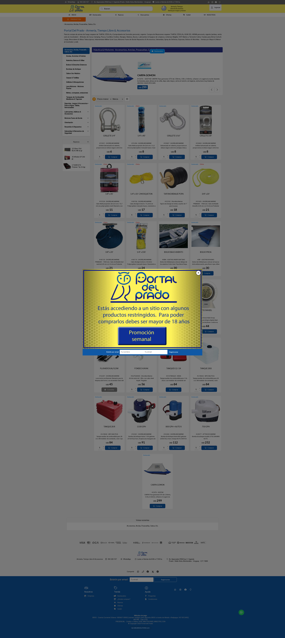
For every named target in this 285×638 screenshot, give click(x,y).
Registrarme (173, 354)
